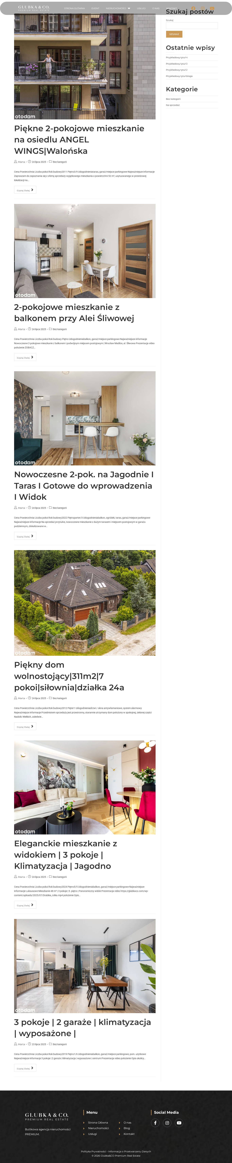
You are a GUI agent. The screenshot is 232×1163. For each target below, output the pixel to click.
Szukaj (169, 20)
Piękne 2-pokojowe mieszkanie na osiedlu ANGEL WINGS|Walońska (79, 139)
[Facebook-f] (155, 1123)
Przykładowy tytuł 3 (176, 63)
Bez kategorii (173, 99)
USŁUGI (141, 8)
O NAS (155, 8)
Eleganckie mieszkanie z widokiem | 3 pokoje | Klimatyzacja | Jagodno (65, 855)
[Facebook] (193, 8)
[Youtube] (212, 8)
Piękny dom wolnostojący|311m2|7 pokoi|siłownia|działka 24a (69, 676)
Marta (21, 161)
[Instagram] (202, 8)
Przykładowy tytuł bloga (179, 76)
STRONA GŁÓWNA (74, 8)
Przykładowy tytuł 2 (176, 69)
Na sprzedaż (173, 105)
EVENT (95, 8)
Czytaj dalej (26, 189)
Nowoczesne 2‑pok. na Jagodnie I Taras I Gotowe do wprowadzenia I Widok (84, 485)
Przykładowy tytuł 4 (177, 57)
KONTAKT (171, 8)
